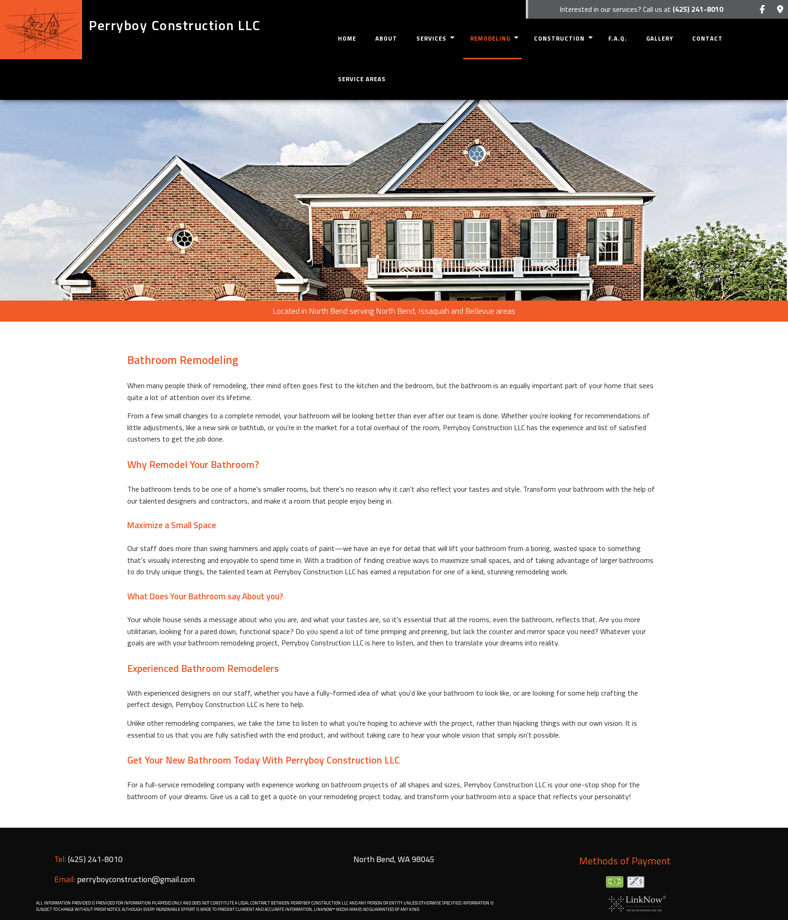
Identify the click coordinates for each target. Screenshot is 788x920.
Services (431, 38)
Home (347, 38)
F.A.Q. (617, 38)
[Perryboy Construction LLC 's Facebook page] (762, 9)
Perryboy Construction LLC (175, 25)
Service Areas (362, 78)
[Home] (41, 29)
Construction (559, 38)
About (386, 38)
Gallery (659, 38)
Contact (707, 38)
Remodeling (490, 38)
